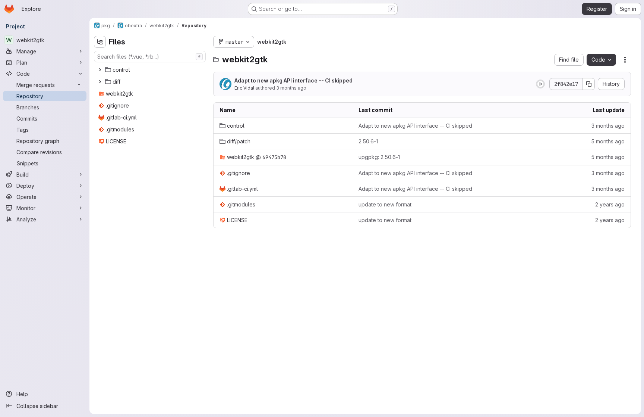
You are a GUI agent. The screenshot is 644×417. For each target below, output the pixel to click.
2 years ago (610, 204)
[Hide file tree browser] (100, 42)
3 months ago (291, 88)
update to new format (385, 204)
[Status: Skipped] (540, 84)
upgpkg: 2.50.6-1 (379, 157)
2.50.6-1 (368, 141)
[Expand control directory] (99, 69)
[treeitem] (150, 70)
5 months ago (608, 141)
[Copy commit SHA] (589, 84)
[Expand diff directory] (99, 81)
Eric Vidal (244, 88)
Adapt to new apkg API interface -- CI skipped (293, 80)
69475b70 (274, 157)
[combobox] (150, 56)
